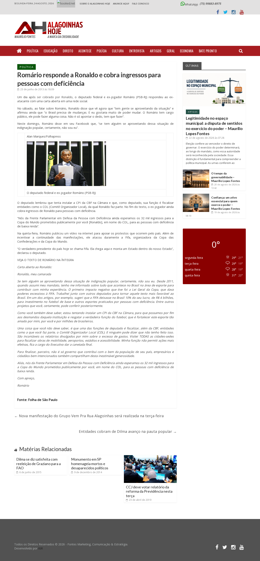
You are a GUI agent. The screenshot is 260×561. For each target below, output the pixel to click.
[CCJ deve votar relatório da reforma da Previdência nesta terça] (150, 457)
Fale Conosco (140, 3)
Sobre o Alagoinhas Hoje (95, 3)
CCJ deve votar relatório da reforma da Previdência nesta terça (149, 491)
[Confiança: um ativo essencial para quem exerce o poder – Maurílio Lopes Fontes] (196, 195)
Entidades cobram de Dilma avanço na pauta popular (128, 431)
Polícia (102, 50)
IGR (40, 548)
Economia (186, 50)
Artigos (155, 50)
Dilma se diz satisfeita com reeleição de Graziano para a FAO (38, 463)
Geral (171, 50)
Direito (68, 50)
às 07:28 (206, 138)
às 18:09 (37, 89)
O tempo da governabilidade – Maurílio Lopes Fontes (225, 177)
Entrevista (137, 50)
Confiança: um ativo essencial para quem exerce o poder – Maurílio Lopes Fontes (225, 203)
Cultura (118, 50)
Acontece (84, 50)
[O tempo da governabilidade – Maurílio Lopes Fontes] (196, 171)
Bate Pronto (208, 50)
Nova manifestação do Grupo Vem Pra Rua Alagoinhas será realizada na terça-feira (89, 415)
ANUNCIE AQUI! (121, 3)
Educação (50, 50)
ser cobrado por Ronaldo (55, 97)
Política (32, 50)
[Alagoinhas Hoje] (49, 20)
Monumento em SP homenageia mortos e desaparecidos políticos (89, 463)
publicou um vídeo (64, 233)
